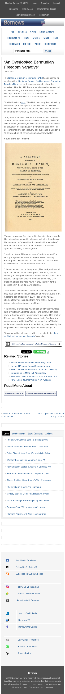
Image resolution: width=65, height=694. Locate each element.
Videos (37, 44)
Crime (33, 31)
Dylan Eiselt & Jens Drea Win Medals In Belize (28, 453)
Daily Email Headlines (28, 640)
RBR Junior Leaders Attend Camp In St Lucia (28, 473)
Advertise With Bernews (28, 600)
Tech (55, 37)
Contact (56, 3)
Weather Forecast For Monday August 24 (26, 460)
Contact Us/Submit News (28, 593)
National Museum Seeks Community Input (30, 366)
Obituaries (14, 44)
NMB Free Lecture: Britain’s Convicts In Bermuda (34, 376)
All (12, 31)
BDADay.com (27, 9)
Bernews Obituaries (27, 627)
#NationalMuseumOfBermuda (41, 393)
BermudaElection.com (25, 14)
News (26, 37)
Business (22, 31)
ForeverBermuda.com (46, 9)
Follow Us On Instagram (28, 587)
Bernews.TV (44, 14)
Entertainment (47, 31)
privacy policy (13, 684)
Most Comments (18, 433)
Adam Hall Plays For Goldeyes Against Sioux (28, 500)
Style (46, 37)
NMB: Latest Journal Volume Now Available (31, 380)
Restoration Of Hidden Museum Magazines (31, 362)
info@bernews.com (12, 681)
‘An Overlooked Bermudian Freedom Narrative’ (29, 64)
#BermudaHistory (14, 393)
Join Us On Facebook (26, 560)
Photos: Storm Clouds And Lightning (24, 487)
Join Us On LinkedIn (27, 613)
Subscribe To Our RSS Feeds (29, 574)
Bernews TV (24, 620)
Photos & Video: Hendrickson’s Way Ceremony (29, 480)
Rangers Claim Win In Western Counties (26, 507)
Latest (6, 433)
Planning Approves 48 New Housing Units (26, 514)
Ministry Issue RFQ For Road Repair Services (28, 494)
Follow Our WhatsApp (28, 646)
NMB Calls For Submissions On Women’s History (34, 369)
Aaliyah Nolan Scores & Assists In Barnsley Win (29, 467)
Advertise (45, 3)
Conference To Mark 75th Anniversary (28, 373)
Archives (49, 433)
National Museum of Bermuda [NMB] (25, 78)
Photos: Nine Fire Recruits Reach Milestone (27, 446)
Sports (36, 37)
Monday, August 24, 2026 (16, 3)
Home (34, 3)
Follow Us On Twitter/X (26, 567)
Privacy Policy (24, 653)
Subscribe (13, 9)
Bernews (32, 673)
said (23, 102)
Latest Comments (35, 433)
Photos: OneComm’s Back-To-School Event (27, 440)
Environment (13, 37)
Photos (27, 44)
